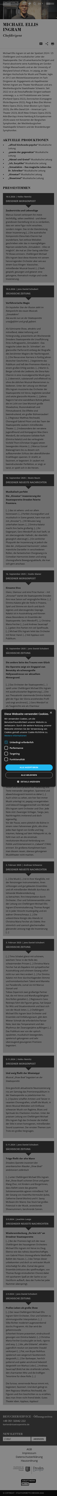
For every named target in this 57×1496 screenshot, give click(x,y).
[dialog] (28, 748)
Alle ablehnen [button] (29, 775)
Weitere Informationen (15, 735)
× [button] (51, 713)
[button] (28, 781)
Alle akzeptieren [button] (29, 767)
